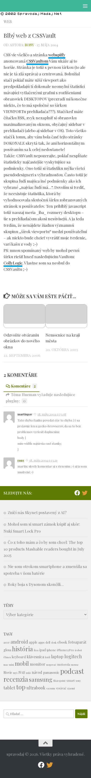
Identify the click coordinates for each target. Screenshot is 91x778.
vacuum (50, 688)
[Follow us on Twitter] (85, 493)
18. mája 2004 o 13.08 (52, 414)
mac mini (9, 664)
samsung (40, 679)
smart (70, 680)
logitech (73, 656)
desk (53, 642)
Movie (8, 672)
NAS (21, 672)
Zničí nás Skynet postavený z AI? (37, 512)
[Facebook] (77, 493)
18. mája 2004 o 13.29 (43, 460)
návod (37, 672)
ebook (62, 642)
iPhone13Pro (65, 650)
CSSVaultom (37, 60)
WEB (8, 21)
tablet (9, 688)
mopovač (51, 664)
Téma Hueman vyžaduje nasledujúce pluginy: (40, 397)
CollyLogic (13, 262)
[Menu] (85, 6)
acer (7, 642)
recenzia (16, 679)
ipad (42, 650)
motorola (63, 664)
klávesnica (35, 656)
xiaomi (71, 688)
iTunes (7, 657)
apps (41, 642)
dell (48, 642)
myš (15, 672)
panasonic (51, 672)
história (22, 649)
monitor (37, 664)
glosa (7, 650)
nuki (28, 672)
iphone (51, 650)
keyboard (19, 657)
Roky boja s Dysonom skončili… (36, 584)
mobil (22, 663)
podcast (72, 670)
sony (78, 680)
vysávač (61, 688)
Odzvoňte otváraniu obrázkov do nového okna (22, 340)
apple (33, 642)
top (20, 687)
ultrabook (35, 688)
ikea (36, 650)
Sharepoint (59, 680)
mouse (74, 664)
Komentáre (23, 386)
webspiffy (56, 54)
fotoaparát (77, 642)
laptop (57, 656)
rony (29, 45)
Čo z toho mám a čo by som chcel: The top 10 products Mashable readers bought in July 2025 (44, 549)
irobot (78, 650)
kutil (47, 657)
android (19, 641)
